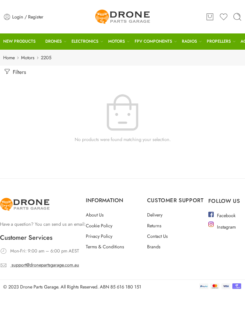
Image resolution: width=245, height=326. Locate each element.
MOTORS (116, 41)
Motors (27, 57)
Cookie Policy (99, 225)
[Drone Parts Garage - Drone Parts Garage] (122, 17)
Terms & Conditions (105, 246)
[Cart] (209, 16)
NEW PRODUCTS (19, 41)
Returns (154, 225)
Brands (153, 246)
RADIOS (189, 41)
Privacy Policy (99, 236)
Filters (18, 72)
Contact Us (157, 236)
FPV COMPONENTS (153, 41)
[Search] (237, 16)
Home (9, 57)
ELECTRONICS (85, 41)
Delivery (154, 214)
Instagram (226, 226)
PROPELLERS (219, 41)
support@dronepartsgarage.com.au (45, 264)
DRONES (53, 41)
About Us (95, 214)
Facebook (226, 215)
